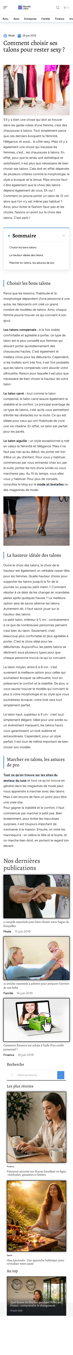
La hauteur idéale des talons (26, 255)
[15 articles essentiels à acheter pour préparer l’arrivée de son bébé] (36, 958)
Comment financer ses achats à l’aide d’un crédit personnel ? (33, 1047)
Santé (9, 1255)
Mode (7, 931)
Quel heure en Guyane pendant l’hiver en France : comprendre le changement (35, 1304)
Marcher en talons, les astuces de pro (31, 262)
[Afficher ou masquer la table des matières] (50, 236)
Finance (8, 1055)
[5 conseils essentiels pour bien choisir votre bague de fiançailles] (36, 896)
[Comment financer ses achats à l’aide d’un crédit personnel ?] (36, 1020)
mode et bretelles (50, 484)
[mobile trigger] (6, 7)
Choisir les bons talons (22, 247)
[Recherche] (57, 7)
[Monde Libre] (24, 7)
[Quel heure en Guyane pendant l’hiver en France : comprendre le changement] (36, 1296)
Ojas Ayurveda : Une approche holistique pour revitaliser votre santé (35, 1262)
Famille (8, 993)
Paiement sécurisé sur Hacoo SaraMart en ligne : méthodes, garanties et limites (36, 1173)
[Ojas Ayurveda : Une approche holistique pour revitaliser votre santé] (36, 1216)
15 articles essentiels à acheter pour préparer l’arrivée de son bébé (36, 986)
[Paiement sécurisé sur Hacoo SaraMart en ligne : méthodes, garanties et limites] (36, 1127)
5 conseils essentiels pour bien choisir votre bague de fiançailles (36, 924)
